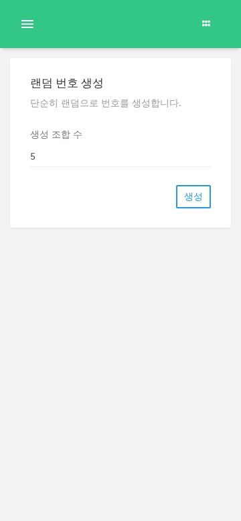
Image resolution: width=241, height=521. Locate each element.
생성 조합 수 (56, 134)
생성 (193, 196)
